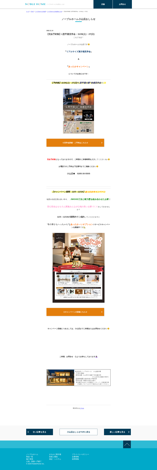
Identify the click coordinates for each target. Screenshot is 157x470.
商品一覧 (29, 457)
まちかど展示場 (55, 454)
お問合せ (122, 4)
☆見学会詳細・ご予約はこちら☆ (75, 143)
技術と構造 (53, 457)
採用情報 (75, 459)
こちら (82, 408)
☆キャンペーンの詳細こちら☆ (75, 312)
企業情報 (75, 457)
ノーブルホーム (32, 454)
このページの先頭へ (127, 444)
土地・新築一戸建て (34, 461)
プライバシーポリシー (80, 454)
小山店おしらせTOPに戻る (78, 432)
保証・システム (55, 459)
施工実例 (29, 459)
